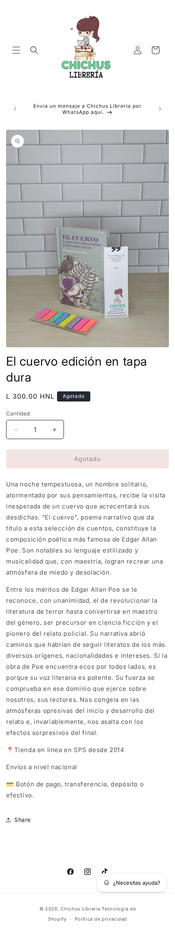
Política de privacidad (101, 919)
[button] (16, 50)
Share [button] (22, 819)
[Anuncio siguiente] (160, 109)
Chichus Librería (80, 909)
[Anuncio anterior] (15, 109)
